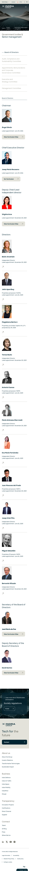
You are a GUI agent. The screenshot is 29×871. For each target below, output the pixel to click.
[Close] (25, 6)
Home (3, 28)
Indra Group (4, 2)
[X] (7, 842)
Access (7, 708)
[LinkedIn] (3, 842)
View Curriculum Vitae (11, 137)
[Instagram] (14, 842)
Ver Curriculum (9, 179)
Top (24, 866)
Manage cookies (23, 870)
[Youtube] (11, 842)
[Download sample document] (3, 267)
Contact (6, 742)
